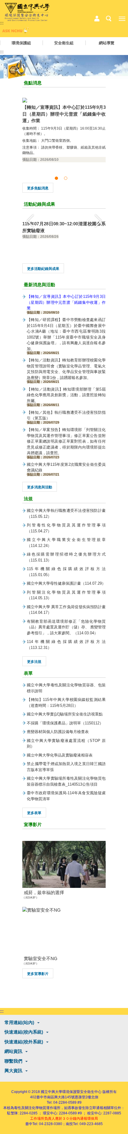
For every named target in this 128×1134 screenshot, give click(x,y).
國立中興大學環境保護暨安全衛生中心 (71, 1092)
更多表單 (34, 813)
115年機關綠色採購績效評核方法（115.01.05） (66, 572)
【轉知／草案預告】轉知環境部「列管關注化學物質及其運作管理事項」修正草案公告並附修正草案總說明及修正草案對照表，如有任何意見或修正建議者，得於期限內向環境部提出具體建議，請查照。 (66, 443)
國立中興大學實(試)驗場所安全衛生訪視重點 (65, 714)
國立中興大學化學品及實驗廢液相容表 (60, 755)
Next (98, 220)
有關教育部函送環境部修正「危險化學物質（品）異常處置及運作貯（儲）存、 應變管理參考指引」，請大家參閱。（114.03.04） (66, 627)
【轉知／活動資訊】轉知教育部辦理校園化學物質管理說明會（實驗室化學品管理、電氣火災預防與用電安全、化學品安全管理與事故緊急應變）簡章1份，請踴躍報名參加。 (66, 370)
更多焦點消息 (38, 188)
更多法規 (34, 662)
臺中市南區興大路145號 (55, 1097)
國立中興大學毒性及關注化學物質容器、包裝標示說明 (66, 688)
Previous (29, 220)
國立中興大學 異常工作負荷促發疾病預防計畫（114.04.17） (66, 610)
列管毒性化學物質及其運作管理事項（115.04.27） (66, 528)
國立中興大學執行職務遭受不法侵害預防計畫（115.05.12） (66, 513)
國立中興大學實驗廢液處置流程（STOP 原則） (66, 743)
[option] (64, 131)
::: (2, 22)
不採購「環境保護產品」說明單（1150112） (65, 723)
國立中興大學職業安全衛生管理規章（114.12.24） (66, 542)
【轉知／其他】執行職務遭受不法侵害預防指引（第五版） (66, 417)
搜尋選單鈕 (109, 18)
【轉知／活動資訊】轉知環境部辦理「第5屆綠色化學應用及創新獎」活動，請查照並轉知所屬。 (66, 397)
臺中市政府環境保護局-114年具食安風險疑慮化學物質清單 (66, 796)
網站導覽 (106, 43)
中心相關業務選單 (97, 18)
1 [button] (57, 178)
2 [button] (66, 178)
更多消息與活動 (39, 487)
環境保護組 (21, 43)
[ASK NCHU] (15, 31)
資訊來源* (30, 897)
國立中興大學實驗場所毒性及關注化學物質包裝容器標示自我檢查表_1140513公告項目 (66, 781)
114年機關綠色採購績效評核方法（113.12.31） (66, 644)
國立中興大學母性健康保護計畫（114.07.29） (66, 583)
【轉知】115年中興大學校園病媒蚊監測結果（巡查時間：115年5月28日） (66, 702)
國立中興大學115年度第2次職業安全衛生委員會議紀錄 (66, 469)
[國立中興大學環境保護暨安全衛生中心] (27, 12)
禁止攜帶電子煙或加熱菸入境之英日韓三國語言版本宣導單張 (66, 767)
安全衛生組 (64, 43)
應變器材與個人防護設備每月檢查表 (58, 731)
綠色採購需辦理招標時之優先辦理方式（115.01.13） (66, 557)
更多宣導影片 (38, 974)
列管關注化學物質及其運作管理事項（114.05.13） (66, 595)
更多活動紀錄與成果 (43, 269)
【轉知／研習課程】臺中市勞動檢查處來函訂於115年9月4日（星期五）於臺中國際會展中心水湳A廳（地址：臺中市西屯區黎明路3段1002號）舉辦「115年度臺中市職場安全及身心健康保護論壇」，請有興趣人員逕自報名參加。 (66, 335)
